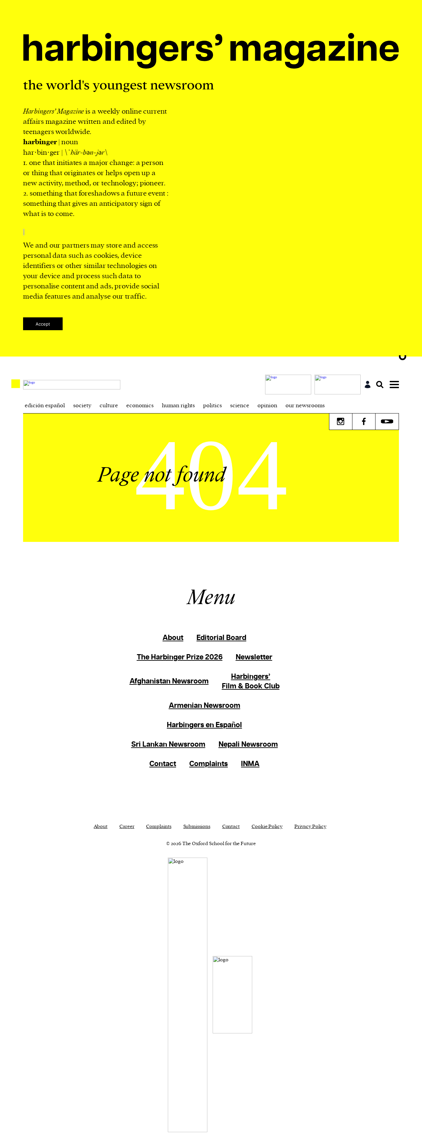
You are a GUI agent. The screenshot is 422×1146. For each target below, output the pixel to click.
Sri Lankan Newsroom (168, 744)
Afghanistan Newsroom (169, 681)
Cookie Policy (267, 826)
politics (212, 405)
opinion (267, 405)
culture (109, 405)
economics (140, 405)
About (173, 638)
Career (126, 826)
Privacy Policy (310, 826)
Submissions (196, 826)
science (239, 405)
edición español (45, 405)
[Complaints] (290, 384)
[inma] (339, 384)
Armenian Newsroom (204, 705)
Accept (43, 324)
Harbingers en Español (204, 725)
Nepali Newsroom (248, 744)
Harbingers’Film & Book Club (251, 681)
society (82, 405)
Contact (162, 764)
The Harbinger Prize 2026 (180, 657)
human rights (178, 405)
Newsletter (254, 657)
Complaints (208, 764)
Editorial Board (221, 638)
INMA (250, 764)
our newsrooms (305, 405)
